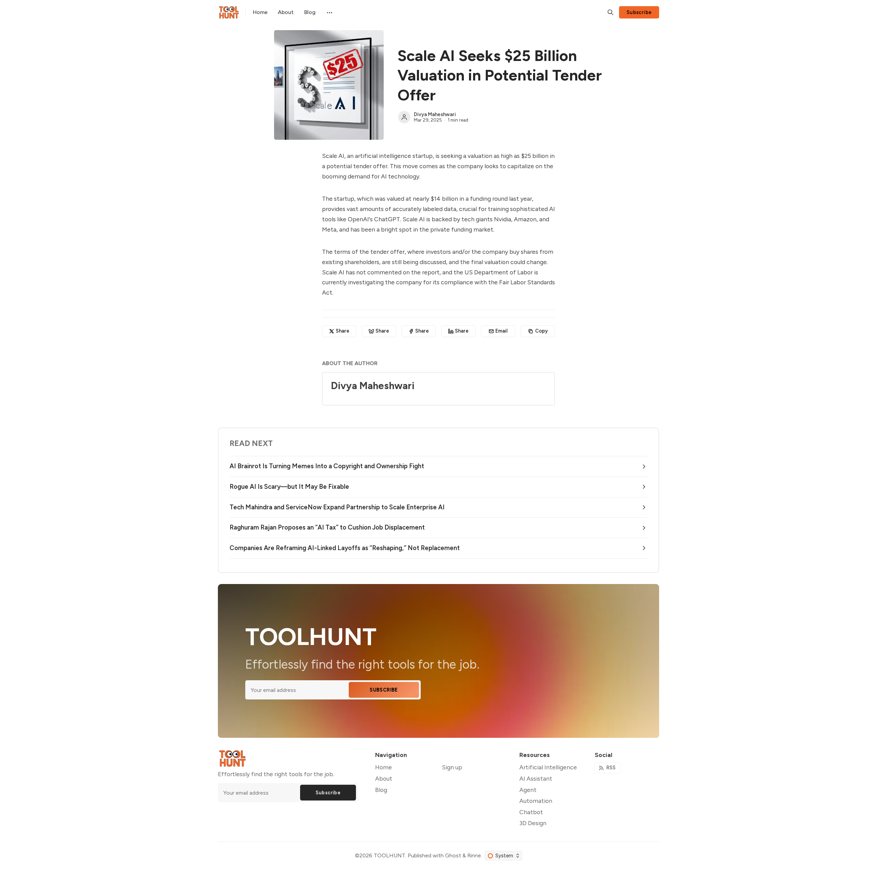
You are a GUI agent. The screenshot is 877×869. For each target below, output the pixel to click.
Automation (535, 800)
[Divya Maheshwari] (404, 117)
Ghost (453, 855)
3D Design (532, 823)
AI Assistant (535, 778)
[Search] (610, 12)
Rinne (474, 855)
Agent (527, 789)
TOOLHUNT (389, 855)
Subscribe (639, 12)
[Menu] (329, 12)
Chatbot (531, 812)
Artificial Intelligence (548, 767)
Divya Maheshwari (435, 114)
